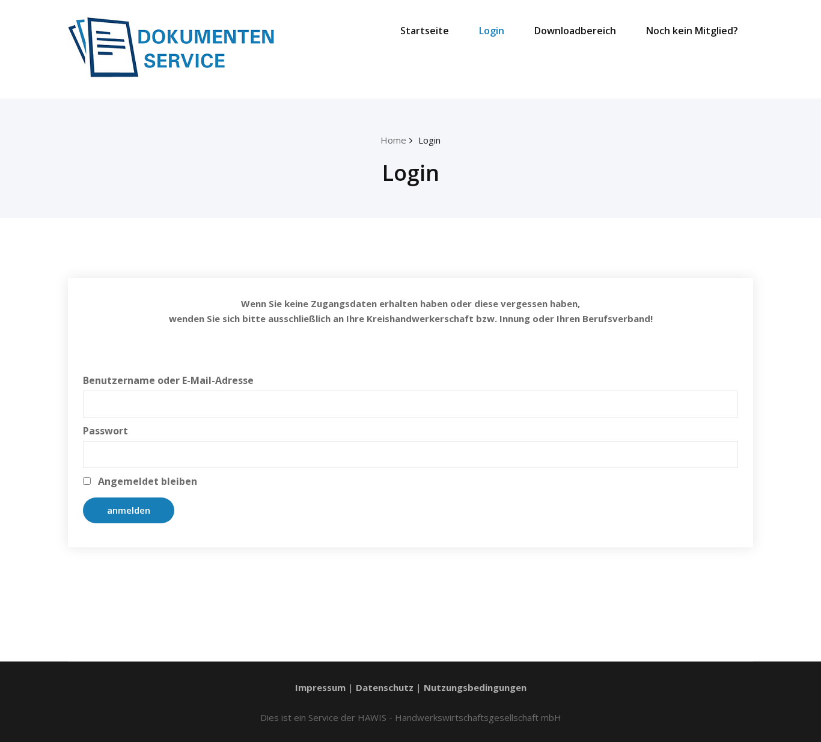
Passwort (105, 430)
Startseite (424, 30)
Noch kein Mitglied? (692, 30)
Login (491, 30)
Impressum (320, 687)
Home (393, 140)
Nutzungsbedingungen (475, 687)
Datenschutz (385, 687)
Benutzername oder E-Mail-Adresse (168, 380)
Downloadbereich (575, 30)
